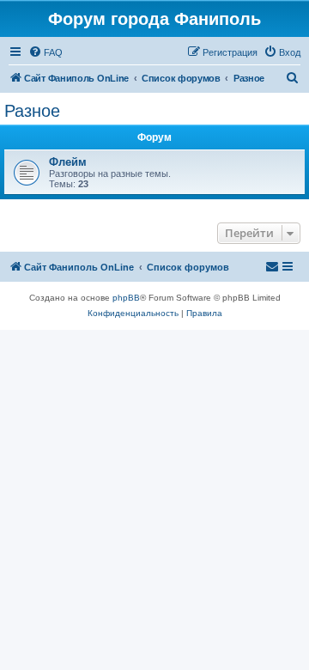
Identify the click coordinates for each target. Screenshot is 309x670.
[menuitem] (45, 52)
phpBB (126, 297)
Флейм (68, 161)
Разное (32, 110)
